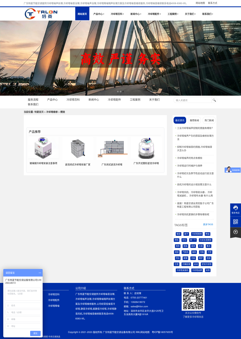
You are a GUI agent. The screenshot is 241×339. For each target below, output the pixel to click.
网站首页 (82, 13)
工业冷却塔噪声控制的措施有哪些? (195, 128)
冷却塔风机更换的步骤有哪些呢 (193, 214)
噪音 (179, 234)
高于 (186, 234)
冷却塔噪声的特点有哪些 (189, 157)
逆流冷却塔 (206, 264)
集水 (209, 246)
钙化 (178, 258)
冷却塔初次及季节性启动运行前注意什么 (195, 175)
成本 (193, 246)
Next (3, 58)
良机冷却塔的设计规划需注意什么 (194, 184)
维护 (201, 258)
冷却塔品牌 (197, 270)
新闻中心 (135, 13)
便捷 (185, 258)
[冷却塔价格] (120, 58)
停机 (177, 240)
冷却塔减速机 (182, 270)
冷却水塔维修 (205, 240)
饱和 (178, 246)
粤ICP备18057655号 (162, 332)
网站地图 (200, 2)
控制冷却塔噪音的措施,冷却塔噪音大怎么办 (194, 148)
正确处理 (186, 264)
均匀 (184, 240)
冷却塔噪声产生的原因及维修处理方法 (195, 137)
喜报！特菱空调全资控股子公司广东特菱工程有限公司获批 (195, 204)
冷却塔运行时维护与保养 (189, 165)
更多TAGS (208, 224)
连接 (209, 258)
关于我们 (189, 13)
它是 (177, 264)
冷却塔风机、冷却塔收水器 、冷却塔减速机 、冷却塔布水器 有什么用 (195, 193)
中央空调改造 (54, 336)
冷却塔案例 (197, 234)
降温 (208, 234)
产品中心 (98, 13)
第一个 (193, 240)
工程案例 (172, 13)
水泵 (201, 246)
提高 (185, 246)
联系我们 (206, 13)
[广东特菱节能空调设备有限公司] (41, 17)
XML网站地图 (143, 332)
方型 (209, 252)
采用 (208, 270)
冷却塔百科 (116, 13)
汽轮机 (185, 252)
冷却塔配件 (153, 13)
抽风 (194, 252)
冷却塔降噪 (54, 305)
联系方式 (212, 2)
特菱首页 (39, 111)
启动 (196, 264)
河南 (202, 252)
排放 (177, 252)
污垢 (193, 258)
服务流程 (33, 99)
